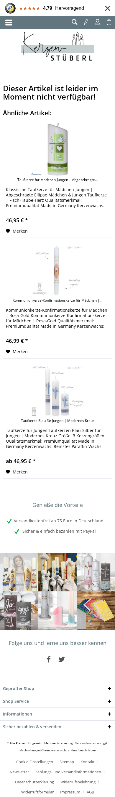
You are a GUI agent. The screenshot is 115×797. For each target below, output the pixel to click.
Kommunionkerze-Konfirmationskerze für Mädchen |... (57, 300)
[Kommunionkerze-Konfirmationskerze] (57, 572)
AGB (90, 792)
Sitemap (67, 761)
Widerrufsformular (37, 792)
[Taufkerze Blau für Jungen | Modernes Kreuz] (57, 390)
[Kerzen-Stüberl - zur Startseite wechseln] (58, 47)
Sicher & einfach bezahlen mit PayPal (58, 531)
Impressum (70, 792)
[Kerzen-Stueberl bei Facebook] (48, 659)
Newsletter (19, 771)
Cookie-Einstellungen (34, 761)
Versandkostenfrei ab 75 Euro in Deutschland (59, 521)
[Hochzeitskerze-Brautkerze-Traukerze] (19, 610)
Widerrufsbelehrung (78, 782)
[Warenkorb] (109, 22)
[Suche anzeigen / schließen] (75, 22)
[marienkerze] (19, 572)
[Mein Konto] (98, 22)
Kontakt (87, 761)
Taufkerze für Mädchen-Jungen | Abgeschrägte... (57, 179)
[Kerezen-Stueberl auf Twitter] (61, 659)
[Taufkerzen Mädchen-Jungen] (96, 572)
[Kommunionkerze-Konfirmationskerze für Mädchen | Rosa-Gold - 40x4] (57, 270)
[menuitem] (9, 22)
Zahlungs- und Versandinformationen (68, 771)
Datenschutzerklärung (34, 782)
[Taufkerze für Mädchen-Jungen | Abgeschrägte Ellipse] (57, 149)
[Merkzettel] (86, 22)
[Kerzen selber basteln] (96, 610)
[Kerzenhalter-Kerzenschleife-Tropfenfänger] (57, 610)
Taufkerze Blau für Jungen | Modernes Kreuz (57, 420)
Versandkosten (85, 743)
